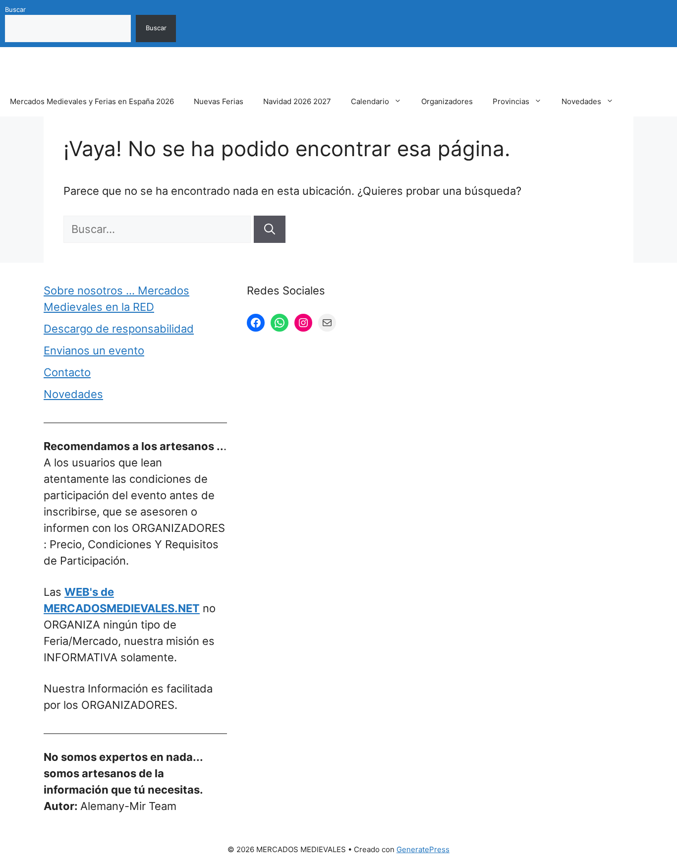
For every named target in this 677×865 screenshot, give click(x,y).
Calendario (370, 101)
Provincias (511, 101)
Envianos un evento (94, 350)
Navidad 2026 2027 (297, 101)
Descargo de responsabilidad (119, 328)
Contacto (67, 372)
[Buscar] (269, 229)
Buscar (15, 9)
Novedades (581, 101)
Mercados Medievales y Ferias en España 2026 (92, 101)
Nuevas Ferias (218, 101)
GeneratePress (423, 849)
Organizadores (447, 101)
